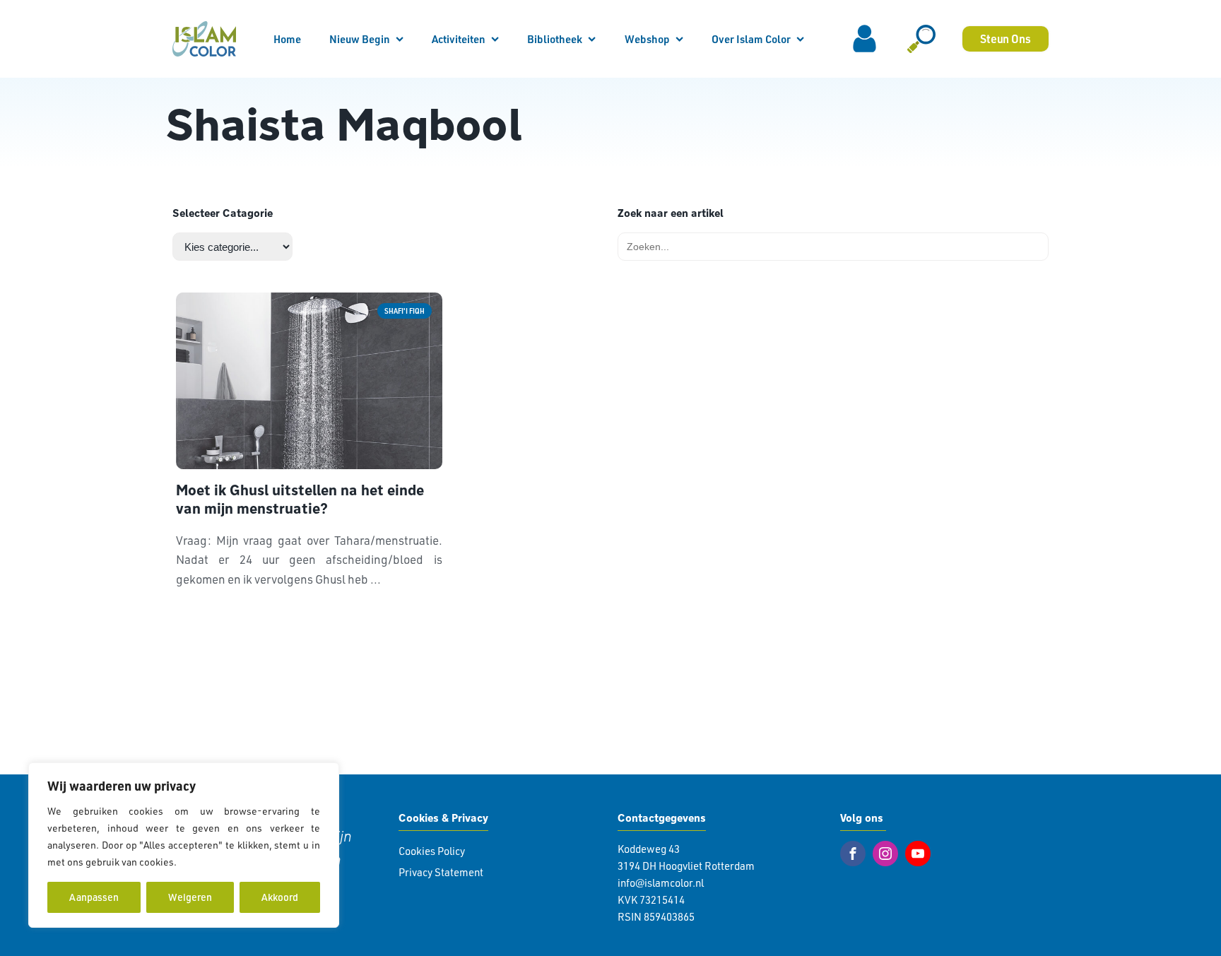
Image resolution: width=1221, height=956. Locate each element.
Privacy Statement (441, 872)
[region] (183, 845)
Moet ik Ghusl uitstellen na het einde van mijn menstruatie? (300, 499)
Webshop (647, 39)
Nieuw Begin (359, 39)
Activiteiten (458, 39)
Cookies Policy (432, 851)
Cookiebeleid (209, 862)
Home (287, 39)
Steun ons (1005, 38)
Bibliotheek (554, 39)
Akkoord (279, 897)
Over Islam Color (751, 39)
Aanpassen (94, 897)
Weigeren (190, 897)
